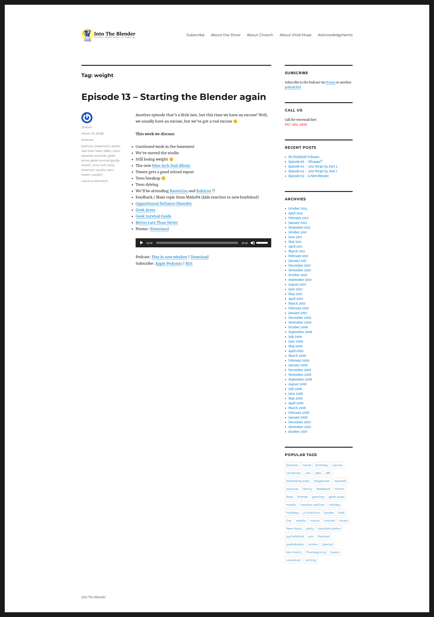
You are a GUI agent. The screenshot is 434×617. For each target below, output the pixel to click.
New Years (294, 528)
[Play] (141, 243)
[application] (203, 242)
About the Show (226, 35)
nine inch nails (103, 165)
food (289, 497)
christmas (293, 473)
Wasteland (159, 229)
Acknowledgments (335, 35)
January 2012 (297, 223)
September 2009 (300, 332)
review (313, 544)
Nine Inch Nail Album (171, 165)
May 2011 (295, 242)
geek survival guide (104, 160)
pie (311, 536)
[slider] (262, 242)
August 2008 (297, 384)
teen (110, 170)
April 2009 (296, 351)
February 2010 (298, 308)
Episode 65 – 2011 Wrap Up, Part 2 (312, 166)
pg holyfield (295, 536)
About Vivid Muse (295, 35)
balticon (87, 146)
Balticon (203, 191)
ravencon (88, 170)
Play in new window (169, 257)
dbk (318, 473)
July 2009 (295, 337)
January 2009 (298, 365)
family (307, 489)
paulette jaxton (329, 528)
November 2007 (299, 427)
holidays (292, 512)
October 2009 (298, 327)
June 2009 (295, 341)
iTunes (330, 82)
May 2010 (295, 294)
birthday (322, 465)
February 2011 (298, 256)
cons (116, 151)
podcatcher (293, 87)
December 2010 (299, 265)
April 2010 (295, 299)
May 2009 (295, 346)
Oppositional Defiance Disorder (164, 203)
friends (302, 497)
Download (200, 257)
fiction (339, 489)
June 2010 (295, 289)
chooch (86, 127)
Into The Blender (93, 597)
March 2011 (296, 251)
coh (308, 473)
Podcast (87, 140)
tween (86, 174)
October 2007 (298, 432)
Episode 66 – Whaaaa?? (305, 162)
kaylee (329, 512)
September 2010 (299, 280)
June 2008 (295, 394)
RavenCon (179, 191)
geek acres (336, 497)
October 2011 (297, 232)
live (289, 520)
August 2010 (297, 284)
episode (87, 155)
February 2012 (298, 218)
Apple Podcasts (168, 263)
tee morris (293, 552)
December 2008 (299, 370)
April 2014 (295, 213)
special (328, 544)
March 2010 (296, 303)
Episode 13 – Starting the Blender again (173, 96)
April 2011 (295, 246)
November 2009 (299, 322)
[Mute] (252, 243)
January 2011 (297, 261)
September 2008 (300, 379)
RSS (189, 263)
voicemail (293, 560)
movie (315, 520)
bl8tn (107, 151)
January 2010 (297, 313)
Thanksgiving (316, 552)
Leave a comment (94, 181)
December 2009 (299, 318)
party (310, 528)
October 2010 (297, 275)
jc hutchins (311, 512)
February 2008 (298, 413)
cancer (338, 465)
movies (329, 520)
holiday (334, 504)
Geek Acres (145, 210)
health (86, 165)
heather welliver (313, 504)
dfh (328, 473)
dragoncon (322, 481)
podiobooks (295, 544)
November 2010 (299, 270)
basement (102, 146)
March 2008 (297, 408)
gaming (318, 497)
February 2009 (298, 360)
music (343, 520)
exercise (100, 155)
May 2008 (295, 398)
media (301, 520)
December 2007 (299, 422)
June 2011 (295, 237)
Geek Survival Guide (153, 216)
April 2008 (295, 403)
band (307, 465)
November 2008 (299, 375)
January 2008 (297, 417)
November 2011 (299, 227)
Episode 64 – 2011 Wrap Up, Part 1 (312, 171)
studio (101, 170)
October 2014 (297, 208)
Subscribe (195, 35)
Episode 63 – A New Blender (308, 176)
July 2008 (295, 389)
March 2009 (297, 356)
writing (310, 560)
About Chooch (260, 35)
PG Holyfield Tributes (303, 157)
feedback (323, 489)
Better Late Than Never (157, 222)
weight (97, 174)
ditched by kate (297, 481)
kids (341, 512)
